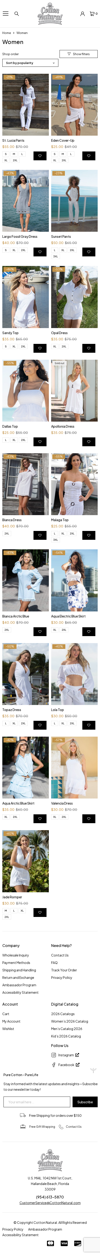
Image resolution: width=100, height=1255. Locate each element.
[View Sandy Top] (25, 297)
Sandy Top (10, 333)
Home (6, 33)
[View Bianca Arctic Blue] (25, 580)
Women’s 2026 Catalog (69, 1021)
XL (5, 160)
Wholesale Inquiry (15, 955)
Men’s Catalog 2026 (66, 1029)
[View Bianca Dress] (25, 484)
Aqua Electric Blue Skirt (68, 616)
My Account (11, 1021)
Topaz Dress (11, 710)
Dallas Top (10, 426)
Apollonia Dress (62, 426)
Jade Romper (12, 897)
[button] (79, 54)
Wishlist (8, 1029)
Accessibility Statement (20, 992)
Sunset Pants (61, 236)
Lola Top (57, 710)
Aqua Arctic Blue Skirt (18, 803)
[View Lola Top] (74, 674)
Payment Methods (16, 962)
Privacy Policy (61, 977)
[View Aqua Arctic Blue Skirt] (25, 768)
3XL (55, 256)
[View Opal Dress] (74, 297)
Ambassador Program (19, 985)
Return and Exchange (18, 977)
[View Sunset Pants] (74, 201)
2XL (15, 160)
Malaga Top (60, 520)
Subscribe (85, 1102)
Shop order (10, 54)
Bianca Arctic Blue (15, 616)
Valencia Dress (62, 803)
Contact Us (60, 955)
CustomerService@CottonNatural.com (50, 1203)
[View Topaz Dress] (25, 674)
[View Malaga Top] (74, 484)
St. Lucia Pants (13, 140)
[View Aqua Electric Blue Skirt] (74, 580)
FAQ (54, 962)
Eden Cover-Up (62, 140)
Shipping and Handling (19, 970)
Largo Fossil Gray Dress (19, 236)
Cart (5, 1014)
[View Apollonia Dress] (74, 391)
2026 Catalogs (63, 1014)
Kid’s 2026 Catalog (66, 1036)
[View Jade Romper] (25, 861)
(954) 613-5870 (50, 1197)
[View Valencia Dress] (74, 768)
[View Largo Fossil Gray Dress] (25, 201)
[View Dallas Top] (25, 391)
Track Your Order (64, 970)
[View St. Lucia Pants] (25, 105)
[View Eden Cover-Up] (74, 105)
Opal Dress (59, 333)
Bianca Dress (12, 520)
